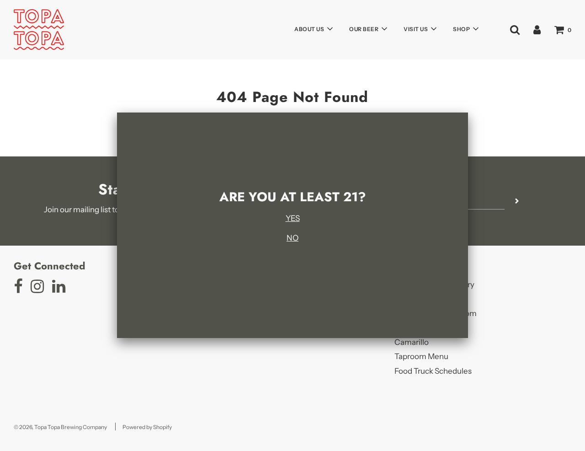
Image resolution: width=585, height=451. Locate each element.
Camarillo (411, 342)
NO (292, 237)
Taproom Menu (421, 356)
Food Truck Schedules (433, 371)
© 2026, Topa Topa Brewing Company (60, 427)
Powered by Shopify (147, 427)
